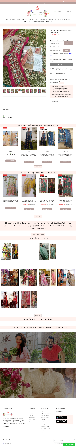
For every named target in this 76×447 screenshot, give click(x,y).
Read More (61, 83)
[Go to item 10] (39, 91)
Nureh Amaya (47, 151)
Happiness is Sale (66, 19)
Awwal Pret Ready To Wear (29, 198)
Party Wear (43, 422)
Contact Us (31, 411)
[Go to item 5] (20, 90)
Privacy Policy (32, 422)
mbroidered (59, 76)
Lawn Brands (31, 19)
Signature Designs (45, 417)
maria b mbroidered (60, 73)
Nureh (10, 151)
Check (66, 50)
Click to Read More (38, 234)
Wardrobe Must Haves (46, 428)
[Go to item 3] (12, 91)
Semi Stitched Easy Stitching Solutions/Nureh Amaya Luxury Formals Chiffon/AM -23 (65, 154)
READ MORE (6, 426)
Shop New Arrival (44, 411)
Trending (43, 424)
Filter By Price (49, 21)
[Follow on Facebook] (3, 439)
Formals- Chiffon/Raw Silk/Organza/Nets (44, 19)
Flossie (47, 198)
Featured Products (45, 415)
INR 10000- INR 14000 (61, 68)
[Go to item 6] (24, 91)
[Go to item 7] (27, 91)
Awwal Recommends (45, 426)
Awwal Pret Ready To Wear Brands (19, 19)
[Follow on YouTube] (9, 439)
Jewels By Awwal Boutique (47, 435)
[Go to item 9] (35, 91)
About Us (31, 413)
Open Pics (8, 19)
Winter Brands (57, 19)
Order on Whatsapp (7, 117)
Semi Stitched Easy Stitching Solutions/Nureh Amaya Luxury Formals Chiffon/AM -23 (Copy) (47, 154)
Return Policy (32, 417)
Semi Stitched (27, 21)
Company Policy (32, 415)
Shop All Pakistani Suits (46, 413)
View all (38, 166)
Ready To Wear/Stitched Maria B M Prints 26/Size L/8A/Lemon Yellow (10, 201)
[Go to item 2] (8, 91)
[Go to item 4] (16, 91)
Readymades (43, 430)
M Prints (10, 198)
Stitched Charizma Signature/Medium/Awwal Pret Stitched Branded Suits (29, 201)
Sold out (61, 64)
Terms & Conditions (33, 424)
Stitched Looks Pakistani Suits (38, 21)
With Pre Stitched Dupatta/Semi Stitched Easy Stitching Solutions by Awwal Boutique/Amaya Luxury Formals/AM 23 (28, 154)
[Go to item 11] (43, 91)
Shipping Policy (32, 419)
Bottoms (42, 433)
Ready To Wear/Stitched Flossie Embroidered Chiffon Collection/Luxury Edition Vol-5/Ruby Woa (65, 202)
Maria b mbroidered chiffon (62, 75)
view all (38, 315)
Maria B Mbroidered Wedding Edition (64, 69)
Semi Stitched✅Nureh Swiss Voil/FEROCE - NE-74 (10, 154)
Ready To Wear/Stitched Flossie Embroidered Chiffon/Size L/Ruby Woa (47, 201)
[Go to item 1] (4, 91)
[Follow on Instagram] (6, 439)
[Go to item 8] (31, 91)
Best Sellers (43, 419)
